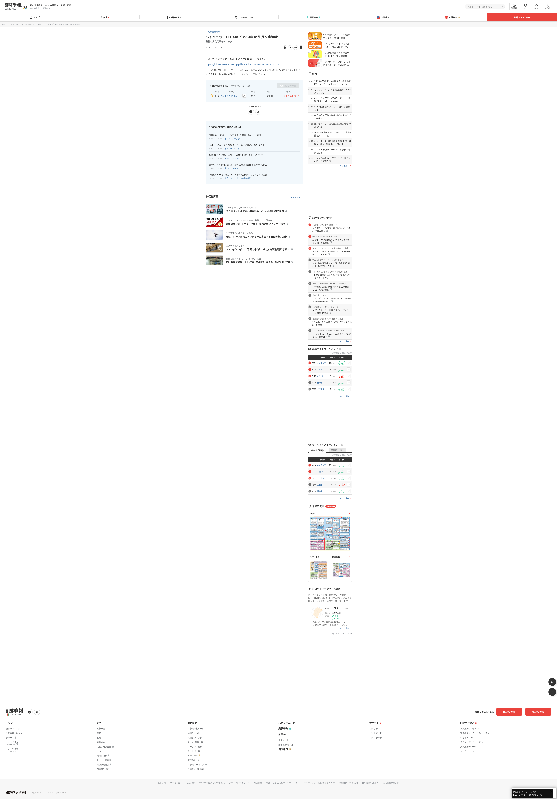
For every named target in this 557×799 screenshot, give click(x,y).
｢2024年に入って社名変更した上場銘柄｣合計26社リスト (237, 144)
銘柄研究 (175, 17)
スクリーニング (246, 17)
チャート (525, 8)
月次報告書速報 (28, 24)
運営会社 (162, 782)
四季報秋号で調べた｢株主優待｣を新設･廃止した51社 (235, 135)
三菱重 (319, 484)
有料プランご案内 (522, 17)
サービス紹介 (176, 782)
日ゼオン (320, 382)
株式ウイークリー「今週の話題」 (238, 178)
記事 (105, 17)
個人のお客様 (509, 711)
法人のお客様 (538, 711)
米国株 (384, 17)
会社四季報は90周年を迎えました (43, 8)
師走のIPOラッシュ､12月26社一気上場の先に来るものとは (238, 174)
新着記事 (14, 24)
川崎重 (319, 491)
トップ (36, 17)
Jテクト (320, 376)
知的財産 (258, 782)
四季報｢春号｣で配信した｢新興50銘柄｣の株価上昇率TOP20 (238, 164)
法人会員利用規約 (391, 782)
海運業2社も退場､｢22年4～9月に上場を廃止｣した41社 (236, 154)
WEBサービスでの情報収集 (212, 782)
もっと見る (296, 197)
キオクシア (321, 363)
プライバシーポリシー (239, 782)
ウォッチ (536, 8)
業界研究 (314, 17)
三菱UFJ (320, 471)
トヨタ (319, 369)
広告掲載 (191, 782)
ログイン (548, 8)
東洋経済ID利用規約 (348, 782)
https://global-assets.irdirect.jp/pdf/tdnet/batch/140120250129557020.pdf (244, 64)
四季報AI (453, 17)
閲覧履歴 (514, 8)
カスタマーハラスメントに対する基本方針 (315, 782)
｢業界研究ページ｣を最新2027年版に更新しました (55, 5)
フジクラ (320, 389)
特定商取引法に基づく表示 (278, 782)
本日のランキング (232, 139)
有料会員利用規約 (370, 782)
